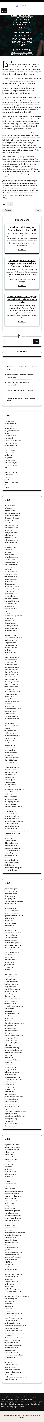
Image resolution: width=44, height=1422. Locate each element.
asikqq (7, 467)
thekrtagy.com (9, 809)
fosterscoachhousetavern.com (15, 1233)
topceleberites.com (11, 669)
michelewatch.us (10, 908)
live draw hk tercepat (12, 482)
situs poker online (11, 435)
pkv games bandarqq (12, 431)
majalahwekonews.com (12, 1147)
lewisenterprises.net (11, 562)
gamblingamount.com (12, 1357)
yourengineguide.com (12, 801)
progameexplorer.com (12, 848)
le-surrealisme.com (11, 940)
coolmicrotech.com (11, 814)
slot (9, 204)
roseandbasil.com (11, 1040)
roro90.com (9, 1164)
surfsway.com (9, 606)
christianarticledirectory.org (14, 1123)
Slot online (26, 15)
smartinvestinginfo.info (12, 716)
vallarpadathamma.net (12, 1220)
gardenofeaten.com (11, 1247)
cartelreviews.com (11, 603)
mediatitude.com (10, 930)
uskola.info (8, 728)
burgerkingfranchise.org (13, 1218)
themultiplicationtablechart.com (15, 1116)
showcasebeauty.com (12, 942)
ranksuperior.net (10, 1350)
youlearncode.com (11, 579)
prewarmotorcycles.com (13, 933)
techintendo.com (10, 596)
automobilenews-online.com (14, 821)
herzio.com (8, 1166)
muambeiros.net (10, 1016)
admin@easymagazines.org (21, 52)
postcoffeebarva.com (12, 1213)
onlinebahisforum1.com (12, 515)
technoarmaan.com (11, 828)
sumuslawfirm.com (11, 1321)
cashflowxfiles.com (11, 1259)
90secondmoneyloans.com (14, 616)
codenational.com (11, 845)
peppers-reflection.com (13, 1372)
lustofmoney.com (10, 1367)
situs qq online (9, 438)
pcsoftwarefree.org (11, 564)
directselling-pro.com (12, 853)
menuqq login (6, 1397)
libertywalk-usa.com (11, 891)
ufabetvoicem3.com (11, 684)
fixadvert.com (9, 918)
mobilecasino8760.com (12, 1060)
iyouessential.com (11, 574)
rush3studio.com (10, 1162)
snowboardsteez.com (12, 1255)
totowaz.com (9, 1335)
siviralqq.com (9, 1311)
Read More (22, 250)
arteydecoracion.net (11, 1030)
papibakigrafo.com (11, 1082)
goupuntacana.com (11, 525)
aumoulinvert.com (10, 1074)
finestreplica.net (10, 706)
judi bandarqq (9, 455)
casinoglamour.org (11, 1118)
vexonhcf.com (9, 925)
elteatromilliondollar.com (13, 1215)
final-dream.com (10, 743)
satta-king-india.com (11, 625)
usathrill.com (9, 794)
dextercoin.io (9, 1121)
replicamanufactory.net (12, 660)
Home (14, 15)
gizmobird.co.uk (10, 896)
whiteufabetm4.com (11, 694)
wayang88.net (9, 689)
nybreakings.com (10, 804)
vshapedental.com (11, 797)
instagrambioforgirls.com (13, 1257)
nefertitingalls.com (11, 537)
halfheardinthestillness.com (14, 1050)
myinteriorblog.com (11, 772)
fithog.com (8, 1033)
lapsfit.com (8, 650)
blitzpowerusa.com (11, 1245)
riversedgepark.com (11, 528)
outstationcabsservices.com (14, 806)
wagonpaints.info (10, 730)
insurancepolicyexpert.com (14, 945)
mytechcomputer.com (12, 863)
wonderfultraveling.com (12, 999)
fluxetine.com (9, 1057)
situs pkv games (10, 421)
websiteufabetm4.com (12, 691)
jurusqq (7, 433)
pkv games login (10, 423)
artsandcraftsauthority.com (13, 867)
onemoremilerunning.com (13, 1252)
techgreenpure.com (11, 598)
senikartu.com (9, 1176)
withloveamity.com (11, 576)
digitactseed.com (10, 611)
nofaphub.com (9, 535)
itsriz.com (8, 1186)
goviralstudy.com (10, 1089)
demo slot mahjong (11, 443)
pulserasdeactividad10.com (14, 1096)
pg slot (7, 479)
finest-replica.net (10, 745)
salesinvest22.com (11, 752)
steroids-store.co (10, 1028)
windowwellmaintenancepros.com (16, 1377)
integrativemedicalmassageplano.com (17, 1296)
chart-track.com (10, 996)
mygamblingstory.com (12, 1144)
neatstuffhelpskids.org (12, 989)
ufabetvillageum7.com (12, 682)
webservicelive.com (11, 870)
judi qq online (9, 428)
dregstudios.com (10, 986)
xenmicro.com (9, 554)
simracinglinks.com (11, 935)
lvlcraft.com (8, 613)
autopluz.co (9, 920)
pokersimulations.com (12, 657)
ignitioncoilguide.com (12, 860)
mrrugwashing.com (11, 1299)
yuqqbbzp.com (10, 633)
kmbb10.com (9, 1262)
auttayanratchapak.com (12, 1210)
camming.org (9, 520)
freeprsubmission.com (12, 767)
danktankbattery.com (12, 1281)
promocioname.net (11, 1001)
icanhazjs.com (9, 1084)
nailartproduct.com (11, 608)
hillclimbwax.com (10, 1360)
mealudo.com (9, 1284)
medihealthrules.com (12, 792)
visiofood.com (9, 762)
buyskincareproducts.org (13, 1109)
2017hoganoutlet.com (12, 1149)
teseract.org (9, 755)
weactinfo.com (9, 1267)
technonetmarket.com (12, 721)
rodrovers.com (10, 620)
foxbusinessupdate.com (13, 1291)
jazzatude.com (9, 964)
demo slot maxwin (11, 472)
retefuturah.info (10, 713)
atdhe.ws (8, 1045)
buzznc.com (9, 836)
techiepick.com (10, 777)
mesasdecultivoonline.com (13, 1235)
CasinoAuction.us (10, 1067)
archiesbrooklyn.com (12, 1013)
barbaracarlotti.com (11, 1099)
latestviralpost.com (11, 1240)
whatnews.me (9, 740)
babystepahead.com (12, 1352)
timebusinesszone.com (12, 1369)
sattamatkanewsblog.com (13, 1330)
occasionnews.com (11, 1365)
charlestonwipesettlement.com (15, 1338)
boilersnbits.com (10, 1237)
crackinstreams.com (11, 640)
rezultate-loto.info (10, 662)
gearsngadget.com (11, 645)
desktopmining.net (11, 1101)
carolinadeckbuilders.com (13, 950)
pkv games (8, 457)
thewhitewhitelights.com (13, 1043)
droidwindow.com (11, 765)
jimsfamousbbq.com (11, 889)
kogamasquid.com (11, 1114)
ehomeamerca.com (11, 594)
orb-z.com (8, 1230)
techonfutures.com (11, 784)
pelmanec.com (10, 1152)
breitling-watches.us (11, 913)
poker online (9, 475)
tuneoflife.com (9, 1374)
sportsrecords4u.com (12, 667)
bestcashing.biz (10, 1008)
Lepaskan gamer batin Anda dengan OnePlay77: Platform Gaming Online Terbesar (22, 263)
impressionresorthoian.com (14, 1313)
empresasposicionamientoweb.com (16, 831)
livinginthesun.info (11, 1184)
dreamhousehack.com (12, 816)
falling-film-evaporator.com (14, 1318)
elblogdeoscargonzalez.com (14, 1023)
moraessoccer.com (11, 991)
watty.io (7, 1181)
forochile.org (9, 994)
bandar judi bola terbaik (13, 440)
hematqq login (30, 1404)
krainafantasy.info (10, 1171)
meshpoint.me (9, 1203)
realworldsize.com (11, 1223)
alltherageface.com (11, 843)
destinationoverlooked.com (14, 1355)
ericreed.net (9, 1055)
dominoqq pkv (9, 453)
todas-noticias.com (11, 1174)
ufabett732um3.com (11, 726)
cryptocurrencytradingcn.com (14, 1333)
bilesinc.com (9, 972)
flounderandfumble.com (13, 708)
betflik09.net (9, 550)
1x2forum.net (9, 508)
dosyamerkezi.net (11, 937)
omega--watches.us (11, 911)
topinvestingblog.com (12, 952)
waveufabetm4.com (11, 686)
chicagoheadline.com (12, 518)
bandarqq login (29, 1397)
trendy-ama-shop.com (12, 757)
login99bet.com (10, 510)
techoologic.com (10, 787)
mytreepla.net (9, 655)
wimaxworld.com (10, 1004)
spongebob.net (10, 1206)
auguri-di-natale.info (11, 906)
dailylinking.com (10, 567)
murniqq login (18, 1404)
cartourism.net (9, 1092)
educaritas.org (9, 545)
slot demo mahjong (11, 465)
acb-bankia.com (10, 1301)
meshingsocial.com (11, 1269)
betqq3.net (8, 1062)
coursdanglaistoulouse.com (14, 901)
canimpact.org (9, 1087)
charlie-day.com (10, 1286)
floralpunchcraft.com (12, 1277)
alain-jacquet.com (10, 1198)
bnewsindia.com (10, 774)
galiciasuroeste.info (11, 981)
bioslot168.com (10, 865)
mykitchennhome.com (12, 1072)
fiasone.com (9, 1279)
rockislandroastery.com (12, 850)
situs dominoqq (10, 460)
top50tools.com (10, 955)
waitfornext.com (10, 733)
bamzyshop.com (10, 779)
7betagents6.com (10, 635)
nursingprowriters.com (12, 1323)
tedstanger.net (9, 723)
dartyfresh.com (10, 559)
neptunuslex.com (10, 903)
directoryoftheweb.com (12, 1157)
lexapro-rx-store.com (12, 1106)
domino (7, 487)
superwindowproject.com (13, 1079)
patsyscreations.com (11, 540)
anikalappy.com (10, 696)
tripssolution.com (10, 623)
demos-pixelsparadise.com (14, 928)
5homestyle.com (10, 1126)
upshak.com (9, 1306)
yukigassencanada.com (12, 628)
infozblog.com (9, 1018)
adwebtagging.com (11, 1347)
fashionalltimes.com (11, 823)
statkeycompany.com (12, 947)
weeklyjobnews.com (11, 1343)
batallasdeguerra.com (12, 984)
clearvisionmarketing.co (12, 735)
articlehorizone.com (11, 630)
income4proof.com (11, 542)
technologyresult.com (12, 586)
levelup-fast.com (10, 652)
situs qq (7, 448)
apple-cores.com (10, 1094)
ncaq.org (8, 552)
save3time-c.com (10, 923)
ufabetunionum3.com (12, 674)
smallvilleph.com (10, 979)
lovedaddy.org (9, 1294)
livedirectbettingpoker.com (14, 1289)
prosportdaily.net (10, 750)
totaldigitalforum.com (12, 826)
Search (22, 336)
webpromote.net (10, 1026)
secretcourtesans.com (12, 513)
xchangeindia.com (11, 811)
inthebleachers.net (11, 1104)
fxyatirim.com (9, 581)
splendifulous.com (11, 664)
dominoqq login (18, 1399)
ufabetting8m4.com (11, 672)
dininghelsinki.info (11, 699)
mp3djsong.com (10, 898)
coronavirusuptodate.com (13, 638)
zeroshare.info (9, 969)
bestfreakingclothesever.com (14, 1316)
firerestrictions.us (10, 1011)
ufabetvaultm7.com (11, 679)
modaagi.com (9, 977)
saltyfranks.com (10, 959)
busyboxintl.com (10, 1208)
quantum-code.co (10, 738)
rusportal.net (9, 1179)
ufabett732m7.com (11, 760)
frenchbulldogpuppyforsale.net (15, 1111)
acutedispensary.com (12, 1328)
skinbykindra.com (10, 841)
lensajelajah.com (10, 547)
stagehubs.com (10, 506)
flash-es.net (8, 1303)
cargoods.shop (10, 1188)
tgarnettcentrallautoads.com (14, 915)
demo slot (8, 470)
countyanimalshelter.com (13, 1345)
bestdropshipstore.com (12, 601)
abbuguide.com (10, 584)
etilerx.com (8, 704)
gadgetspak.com (10, 642)
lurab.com (8, 858)
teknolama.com (10, 1225)
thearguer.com (9, 1272)
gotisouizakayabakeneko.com (15, 1201)
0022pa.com (9, 967)
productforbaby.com (11, 1228)
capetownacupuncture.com (14, 1191)
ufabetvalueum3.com (12, 677)
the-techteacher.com (12, 819)
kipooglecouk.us (10, 1070)
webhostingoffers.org (12, 589)
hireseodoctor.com (11, 647)
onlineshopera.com (11, 557)
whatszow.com (10, 591)
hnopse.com (9, 1362)
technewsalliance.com (12, 718)
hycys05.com (9, 1250)
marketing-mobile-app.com (14, 1274)
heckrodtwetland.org (12, 1048)
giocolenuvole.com (11, 572)
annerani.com (9, 962)
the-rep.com (9, 957)
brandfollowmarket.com (12, 1340)
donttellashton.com (11, 1159)
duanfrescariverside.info (13, 701)
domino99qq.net (10, 1154)
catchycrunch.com (11, 532)
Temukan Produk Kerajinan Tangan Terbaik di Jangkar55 (22, 228)
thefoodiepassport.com (12, 1077)
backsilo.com (9, 1308)
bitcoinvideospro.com (12, 1193)
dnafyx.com (8, 569)
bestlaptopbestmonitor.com (14, 1035)
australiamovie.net (11, 893)
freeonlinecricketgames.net (14, 1006)
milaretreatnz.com (11, 974)
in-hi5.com (8, 1169)
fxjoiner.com (9, 838)
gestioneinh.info (10, 748)
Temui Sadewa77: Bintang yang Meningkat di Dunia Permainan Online (22, 299)
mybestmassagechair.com (13, 1052)
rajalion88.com (10, 523)
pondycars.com (10, 782)
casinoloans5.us (10, 1065)
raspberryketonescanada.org (14, 789)
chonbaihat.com (10, 1021)
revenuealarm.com (11, 855)
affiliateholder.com (11, 1379)
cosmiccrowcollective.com (13, 1196)
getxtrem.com (9, 1264)
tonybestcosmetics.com (12, 833)
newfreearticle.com (11, 1242)
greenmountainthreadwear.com (15, 1325)
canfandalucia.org (11, 799)
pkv (6, 484)
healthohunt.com (10, 711)
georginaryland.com (11, 1038)
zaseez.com (9, 530)
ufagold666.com (10, 770)
